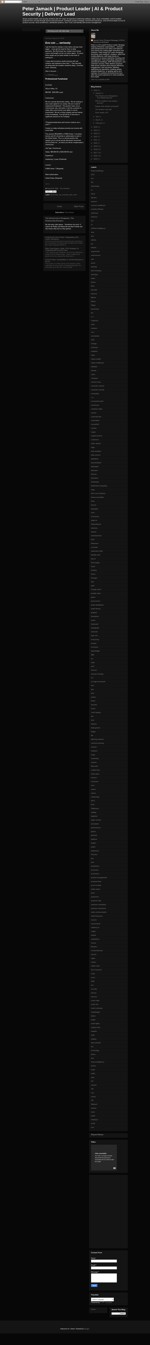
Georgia (94, 578)
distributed (95, 482)
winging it (94, 1119)
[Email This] (46, 191)
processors (95, 874)
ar (92, 224)
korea (93, 708)
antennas (94, 213)
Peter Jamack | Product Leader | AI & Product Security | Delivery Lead (72, 11)
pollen (93, 847)
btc (92, 313)
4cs (92, 178)
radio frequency (97, 916)
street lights (95, 1023)
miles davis (95, 774)
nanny (93, 789)
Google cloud (96, 589)
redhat (93, 935)
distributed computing (99, 486)
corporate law (96, 417)
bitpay (93, 305)
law (92, 716)
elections (94, 528)
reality (93, 931)
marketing (94, 758)
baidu (93, 278)
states (93, 1016)
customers (95, 440)
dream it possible (97, 497)
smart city (94, 1004)
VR (92, 1100)
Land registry (96, 712)
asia (92, 232)
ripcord (93, 954)
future (93, 574)
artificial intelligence (98, 228)
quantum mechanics (98, 908)
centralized (95, 336)
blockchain (54, 195)
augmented (95, 251)
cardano (94, 328)
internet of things (97, 674)
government (95, 601)
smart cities (95, 1000)
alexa (93, 194)
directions (94, 478)
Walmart (94, 1104)
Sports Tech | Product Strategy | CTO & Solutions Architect (108, 41)
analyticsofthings (97, 209)
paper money (96, 820)
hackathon (95, 616)
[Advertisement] (108, 1211)
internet (94, 670)
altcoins (94, 198)
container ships (96, 409)
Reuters (94, 947)
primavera (95, 870)
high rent (94, 635)
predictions (95, 866)
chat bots (94, 347)
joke (70, 195)
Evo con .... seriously (58, 42)
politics (93, 843)
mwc (92, 785)
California (94, 321)
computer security (97, 390)
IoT (92, 678)
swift (92, 1035)
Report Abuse (97, 1134)
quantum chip (96, 901)
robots (93, 962)
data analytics (96, 451)
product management (99, 877)
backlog (94, 267)
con (60, 195)
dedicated (94, 466)
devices (94, 474)
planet (93, 831)
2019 (96, 146)
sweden (94, 1031)
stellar (93, 1020)
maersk (94, 747)
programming (96, 881)
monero (94, 778)
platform (94, 839)
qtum (93, 893)
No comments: (65, 188)
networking (95, 797)
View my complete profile (100, 79)
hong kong (95, 639)
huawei (93, 643)
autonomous (95, 255)
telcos (93, 1054)
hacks (93, 620)
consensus (95, 405)
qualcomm (95, 897)
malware (94, 751)
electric (93, 532)
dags (93, 447)
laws (92, 720)
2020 (96, 143)
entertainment (96, 536)
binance (94, 294)
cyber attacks (96, 443)
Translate (108, 1302)
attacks (93, 247)
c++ (92, 317)
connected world (97, 401)
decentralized (96, 463)
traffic (93, 1073)
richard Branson (97, 950)
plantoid (94, 835)
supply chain (95, 1027)
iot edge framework (98, 682)
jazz (92, 689)
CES (92, 340)
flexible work (95, 555)
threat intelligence (97, 1062)
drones (93, 505)
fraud (93, 566)
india (93, 662)
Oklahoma (95, 808)
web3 (93, 1116)
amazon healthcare (98, 205)
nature (93, 793)
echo (93, 512)
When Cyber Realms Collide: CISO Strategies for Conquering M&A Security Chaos (62, 249)
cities (93, 355)
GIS (92, 582)
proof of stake (96, 885)
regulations (95, 939)
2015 (96, 159)
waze (93, 1112)
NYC (92, 805)
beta (92, 286)
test (92, 1058)
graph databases (97, 605)
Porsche (94, 854)
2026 (96, 90)
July (97, 116)
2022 (96, 137)
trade (93, 1070)
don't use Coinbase (98, 493)
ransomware (95, 924)
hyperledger (95, 651)
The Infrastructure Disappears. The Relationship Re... (106, 97)
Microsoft (94, 766)
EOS (92, 539)
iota (92, 685)
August (98, 93)
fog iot (93, 559)
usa (92, 1093)
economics (95, 516)
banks (93, 282)
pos (92, 858)
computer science (97, 386)
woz (92, 1127)
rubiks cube (95, 966)
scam (75, 195)
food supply (95, 563)
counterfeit (95, 424)
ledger (93, 732)
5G (92, 182)
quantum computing (98, 904)
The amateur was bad (103, 109)
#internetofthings (97, 171)
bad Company (96, 271)
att (92, 244)
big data (94, 290)
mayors (94, 762)
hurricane (94, 647)
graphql (94, 612)
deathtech (94, 459)
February (99, 123)
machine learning (97, 743)
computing (95, 393)
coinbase (94, 378)
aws (92, 259)
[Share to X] (51, 191)
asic (92, 236)
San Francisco (96, 970)
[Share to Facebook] (53, 191)
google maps (96, 593)
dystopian (94, 509)
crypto (93, 432)
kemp (93, 701)
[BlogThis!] (48, 191)
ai (91, 190)
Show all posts (76, 31)
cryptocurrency (96, 436)
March (98, 120)
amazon (94, 201)
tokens (93, 1066)
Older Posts (79, 206)
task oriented (96, 1043)
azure (93, 263)
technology (95, 1050)
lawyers (94, 724)
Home (59, 206)
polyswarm (95, 851)
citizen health (96, 359)
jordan (93, 697)
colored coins (96, 382)
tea (92, 1046)
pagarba (94, 816)
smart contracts (97, 1008)
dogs (93, 490)
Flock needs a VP (101, 112)
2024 (96, 130)
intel (92, 666)
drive (93, 501)
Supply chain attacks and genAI (106, 106)
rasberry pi (95, 927)
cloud (93, 374)
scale (93, 974)
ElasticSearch (96, 524)
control (93, 413)
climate (93, 370)
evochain (65, 195)
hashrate (94, 632)
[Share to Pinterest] (55, 191)
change (94, 343)
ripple (93, 958)
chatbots (94, 351)
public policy (95, 889)
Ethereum (94, 543)
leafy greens (95, 728)
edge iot (94, 520)
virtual (93, 1097)
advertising (95, 186)
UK (92, 1081)
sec (92, 985)
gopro (93, 597)
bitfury (93, 301)
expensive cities (97, 551)
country (94, 428)
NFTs (93, 801)
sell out (93, 993)
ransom (94, 920)
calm (93, 324)
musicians (94, 781)
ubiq (92, 1077)
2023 (96, 133)
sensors (94, 997)
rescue (93, 943)
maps (93, 755)
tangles (93, 1039)
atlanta (93, 240)
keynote (94, 705)
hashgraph (95, 628)
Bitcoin (93, 297)
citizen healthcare (97, 363)
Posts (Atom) (69, 212)
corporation (95, 420)
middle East (95, 770)
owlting (93, 812)
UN (92, 1089)
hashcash (94, 624)
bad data (94, 274)
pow (92, 862)
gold (92, 586)
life (92, 735)
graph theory (96, 609)
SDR (92, 981)
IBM (92, 655)
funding (94, 570)
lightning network (97, 739)
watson (93, 1108)
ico (92, 659)
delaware (94, 470)
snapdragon (95, 1012)
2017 (96, 153)
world (93, 1123)
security (94, 989)
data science (95, 455)
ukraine (94, 1085)
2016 (96, 156)
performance (96, 828)
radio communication (99, 912)
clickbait (94, 367)
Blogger (86, 1329)
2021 (96, 140)
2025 (96, 127)
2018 (96, 149)
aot (92, 221)
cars (92, 332)
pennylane (95, 824)
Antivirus (94, 217)
